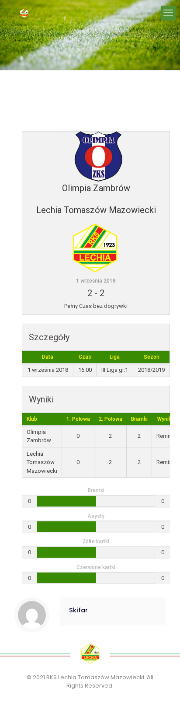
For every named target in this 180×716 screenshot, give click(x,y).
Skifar (78, 610)
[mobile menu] (168, 13)
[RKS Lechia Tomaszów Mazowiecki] (24, 13)
